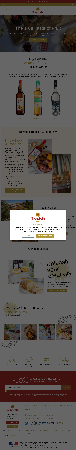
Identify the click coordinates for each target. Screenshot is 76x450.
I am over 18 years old (45, 235)
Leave (28, 235)
